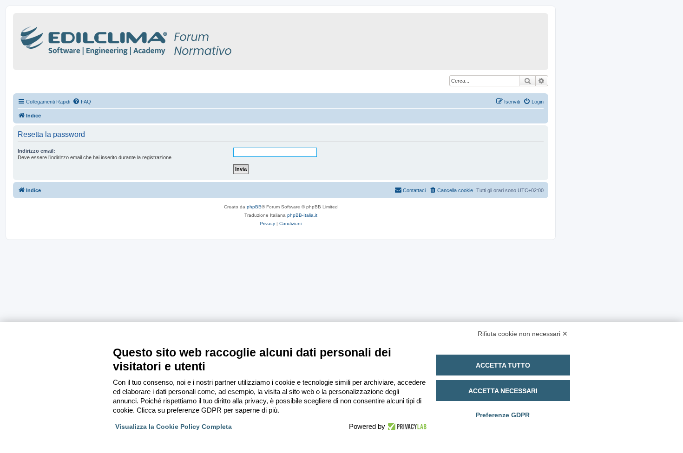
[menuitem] (81, 101)
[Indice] (166, 39)
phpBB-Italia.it (302, 215)
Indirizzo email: (36, 151)
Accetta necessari (503, 391)
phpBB (254, 206)
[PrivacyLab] (406, 426)
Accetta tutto (503, 365)
